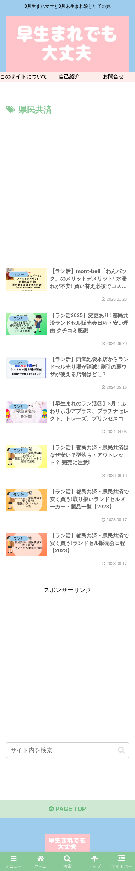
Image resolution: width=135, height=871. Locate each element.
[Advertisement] (67, 188)
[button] (121, 750)
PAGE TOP (70, 809)
